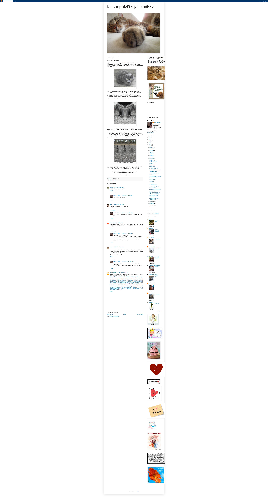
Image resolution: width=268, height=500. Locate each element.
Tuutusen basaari (152, 283)
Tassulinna (151, 228)
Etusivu (124, 314)
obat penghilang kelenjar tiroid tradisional (133, 283)
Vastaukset (113, 193)
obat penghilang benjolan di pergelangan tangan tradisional (127, 279)
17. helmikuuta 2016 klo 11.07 (122, 272)
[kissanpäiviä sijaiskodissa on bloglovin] (153, 213)
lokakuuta (151, 150)
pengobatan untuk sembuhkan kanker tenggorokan (131, 280)
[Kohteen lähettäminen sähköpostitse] (113, 178)
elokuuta (151, 153)
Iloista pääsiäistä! (152, 191)
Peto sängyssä (152, 293)
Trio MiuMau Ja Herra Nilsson (154, 265)
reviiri (114, 180)
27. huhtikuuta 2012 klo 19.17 (118, 204)
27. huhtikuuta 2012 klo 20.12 (127, 195)
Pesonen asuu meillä (153, 274)
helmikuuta (151, 203)
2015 (150, 140)
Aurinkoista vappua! (153, 161)
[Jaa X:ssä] (116, 178)
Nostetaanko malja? (153, 196)
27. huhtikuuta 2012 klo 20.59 (127, 233)
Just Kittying (151, 237)
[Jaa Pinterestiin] (118, 178)
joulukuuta (151, 147)
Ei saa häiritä (151, 181)
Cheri (111, 222)
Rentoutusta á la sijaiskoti (154, 186)
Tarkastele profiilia (150, 132)
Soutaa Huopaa (152, 166)
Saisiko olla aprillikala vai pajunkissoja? (154, 199)
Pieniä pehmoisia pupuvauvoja (155, 189)
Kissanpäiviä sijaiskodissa (131, 6)
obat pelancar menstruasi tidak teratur (120, 277)
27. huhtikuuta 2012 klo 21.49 (118, 247)
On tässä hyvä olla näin (153, 168)
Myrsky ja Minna (116, 195)
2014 (150, 142)
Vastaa (111, 190)
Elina (111, 247)
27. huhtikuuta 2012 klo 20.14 (127, 212)
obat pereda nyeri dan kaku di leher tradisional (119, 276)
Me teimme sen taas (153, 184)
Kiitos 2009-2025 (157, 284)
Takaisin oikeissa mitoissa (154, 173)
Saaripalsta (151, 219)
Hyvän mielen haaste (153, 178)
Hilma (112, 180)
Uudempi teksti (110, 314)
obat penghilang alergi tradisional (134, 282)
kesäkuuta (151, 157)
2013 (150, 144)
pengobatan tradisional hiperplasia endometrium (126, 288)
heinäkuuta (151, 155)
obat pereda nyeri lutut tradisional (132, 284)
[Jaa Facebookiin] (117, 178)
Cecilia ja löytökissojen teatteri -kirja (157, 230)
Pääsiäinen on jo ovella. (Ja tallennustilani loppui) (154, 193)
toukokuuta (151, 158)
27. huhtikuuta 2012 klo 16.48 (118, 187)
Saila (111, 204)
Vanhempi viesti (140, 314)
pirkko (111, 187)
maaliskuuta (151, 201)
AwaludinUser (113, 272)
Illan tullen (151, 163)
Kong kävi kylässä (152, 187)
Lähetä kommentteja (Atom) (114, 316)
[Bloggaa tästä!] (115, 178)
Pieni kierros (157, 303)
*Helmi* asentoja (152, 179)
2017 (150, 137)
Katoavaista (151, 182)
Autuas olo (151, 302)
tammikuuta (151, 204)
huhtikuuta (151, 160)
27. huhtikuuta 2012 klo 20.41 (118, 222)
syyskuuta (151, 152)
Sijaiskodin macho (152, 174)
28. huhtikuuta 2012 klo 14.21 (127, 261)
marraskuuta (151, 148)
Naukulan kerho (152, 246)
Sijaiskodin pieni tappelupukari (155, 176)
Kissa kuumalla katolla (153, 195)
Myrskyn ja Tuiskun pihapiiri (154, 256)
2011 (150, 206)
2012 (150, 145)
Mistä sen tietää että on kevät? (155, 169)
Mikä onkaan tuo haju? (153, 171)
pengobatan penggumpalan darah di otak (132, 286)
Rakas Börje (157, 266)
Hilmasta (124, 63)
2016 (150, 139)
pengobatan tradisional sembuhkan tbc (120, 282)
